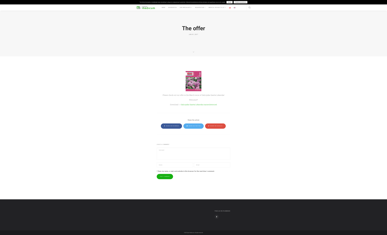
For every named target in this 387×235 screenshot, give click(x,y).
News (163, 7)
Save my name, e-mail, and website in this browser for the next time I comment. (186, 171)
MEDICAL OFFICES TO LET (217, 7)
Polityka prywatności (240, 2)
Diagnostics (172, 7)
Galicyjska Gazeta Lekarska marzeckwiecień (199, 104)
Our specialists (185, 7)
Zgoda (229, 2)
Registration (199, 7)
